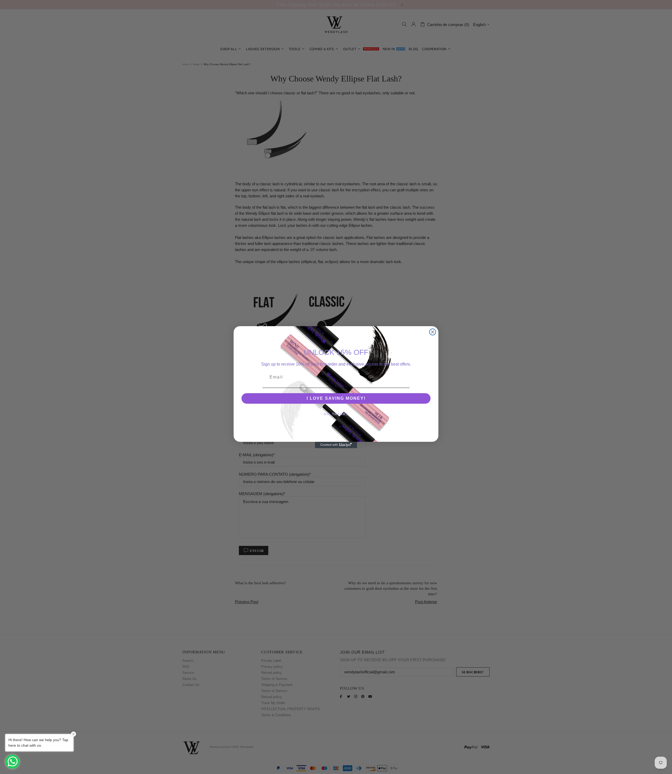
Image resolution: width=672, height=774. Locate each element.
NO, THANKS (336, 414)
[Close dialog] (432, 332)
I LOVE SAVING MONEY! (336, 398)
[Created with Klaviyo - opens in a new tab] (336, 445)
